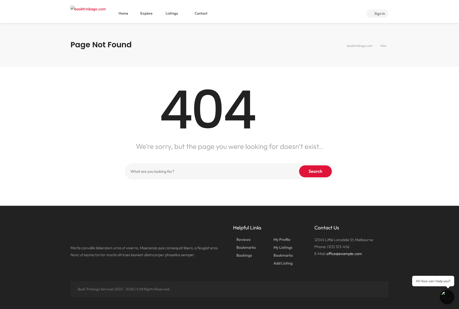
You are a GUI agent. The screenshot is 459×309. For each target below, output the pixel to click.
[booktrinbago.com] (88, 8)
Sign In (379, 13)
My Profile (281, 239)
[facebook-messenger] (370, 289)
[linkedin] (363, 289)
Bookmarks (246, 247)
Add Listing (283, 263)
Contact (201, 13)
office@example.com (344, 253)
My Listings (282, 247)
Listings (171, 13)
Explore (146, 13)
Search (315, 171)
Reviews (243, 239)
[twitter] (355, 289)
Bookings (244, 255)
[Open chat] (447, 297)
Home (123, 13)
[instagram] (378, 289)
